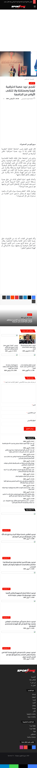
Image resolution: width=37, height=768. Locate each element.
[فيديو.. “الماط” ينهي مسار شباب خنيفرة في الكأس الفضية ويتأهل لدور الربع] (9, 339)
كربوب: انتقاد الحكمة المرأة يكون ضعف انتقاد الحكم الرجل (28, 347)
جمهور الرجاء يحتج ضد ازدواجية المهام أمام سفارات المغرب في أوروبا (10, 366)
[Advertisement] (18, 30)
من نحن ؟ (33, 683)
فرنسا (34, 700)
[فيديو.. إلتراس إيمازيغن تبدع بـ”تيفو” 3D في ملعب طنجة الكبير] (27, 358)
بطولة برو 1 (32, 726)
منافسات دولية (32, 717)
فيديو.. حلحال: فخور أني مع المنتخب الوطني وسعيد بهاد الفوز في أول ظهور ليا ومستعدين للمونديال (20, 624)
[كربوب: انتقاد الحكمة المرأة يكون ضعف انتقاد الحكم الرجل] (27, 339)
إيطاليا (34, 706)
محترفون (33, 734)
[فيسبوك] (33, 297)
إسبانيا (34, 694)
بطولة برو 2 (32, 729)
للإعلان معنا (32, 680)
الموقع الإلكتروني (31, 420)
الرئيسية (32, 79)
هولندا (34, 708)
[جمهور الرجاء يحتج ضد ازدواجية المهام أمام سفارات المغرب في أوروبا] (9, 358)
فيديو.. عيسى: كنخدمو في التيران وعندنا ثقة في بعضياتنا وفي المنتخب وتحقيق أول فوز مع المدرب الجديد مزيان (19, 655)
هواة (34, 731)
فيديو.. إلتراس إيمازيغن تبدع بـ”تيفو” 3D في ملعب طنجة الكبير (28, 366)
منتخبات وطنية (31, 737)
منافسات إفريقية (31, 714)
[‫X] (29, 297)
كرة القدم (27, 79)
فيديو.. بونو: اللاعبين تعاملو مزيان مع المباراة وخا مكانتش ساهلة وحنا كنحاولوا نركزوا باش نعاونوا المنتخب (19, 564)
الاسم (34, 405)
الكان (34, 711)
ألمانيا (34, 703)
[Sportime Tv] (18, 6)
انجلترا (34, 697)
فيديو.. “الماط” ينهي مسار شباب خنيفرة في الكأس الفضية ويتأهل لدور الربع (10, 347)
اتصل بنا (33, 685)
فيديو (29, 315)
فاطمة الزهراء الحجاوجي (27, 99)
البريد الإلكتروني (31, 413)
